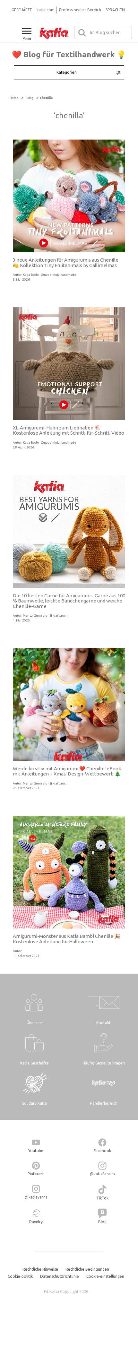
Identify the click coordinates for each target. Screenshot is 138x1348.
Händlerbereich (103, 1103)
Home (14, 98)
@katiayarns (36, 1197)
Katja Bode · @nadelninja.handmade (49, 274)
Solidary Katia (34, 1103)
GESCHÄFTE (22, 10)
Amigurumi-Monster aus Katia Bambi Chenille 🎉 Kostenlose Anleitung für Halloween (66, 938)
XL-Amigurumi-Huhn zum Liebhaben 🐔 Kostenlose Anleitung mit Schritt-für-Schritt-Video (68, 430)
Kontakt (103, 1023)
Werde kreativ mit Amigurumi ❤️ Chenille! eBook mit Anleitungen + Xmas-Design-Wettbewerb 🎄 (67, 771)
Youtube (35, 1151)
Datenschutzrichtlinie (59, 1276)
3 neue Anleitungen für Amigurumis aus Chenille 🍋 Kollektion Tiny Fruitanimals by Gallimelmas (65, 262)
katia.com (46, 10)
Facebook (102, 1151)
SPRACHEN (115, 10)
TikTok (102, 1198)
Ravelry (36, 1222)
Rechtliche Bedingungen (87, 1269)
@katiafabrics (102, 1174)
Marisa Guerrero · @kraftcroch (45, 615)
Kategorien (66, 72)
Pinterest (36, 1174)
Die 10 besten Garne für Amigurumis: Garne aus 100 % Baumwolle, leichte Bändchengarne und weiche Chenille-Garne (69, 601)
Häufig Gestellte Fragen (103, 1063)
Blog (30, 98)
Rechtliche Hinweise (40, 1269)
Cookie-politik (20, 1276)
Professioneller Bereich (80, 10)
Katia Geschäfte (34, 1063)
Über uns (34, 1023)
